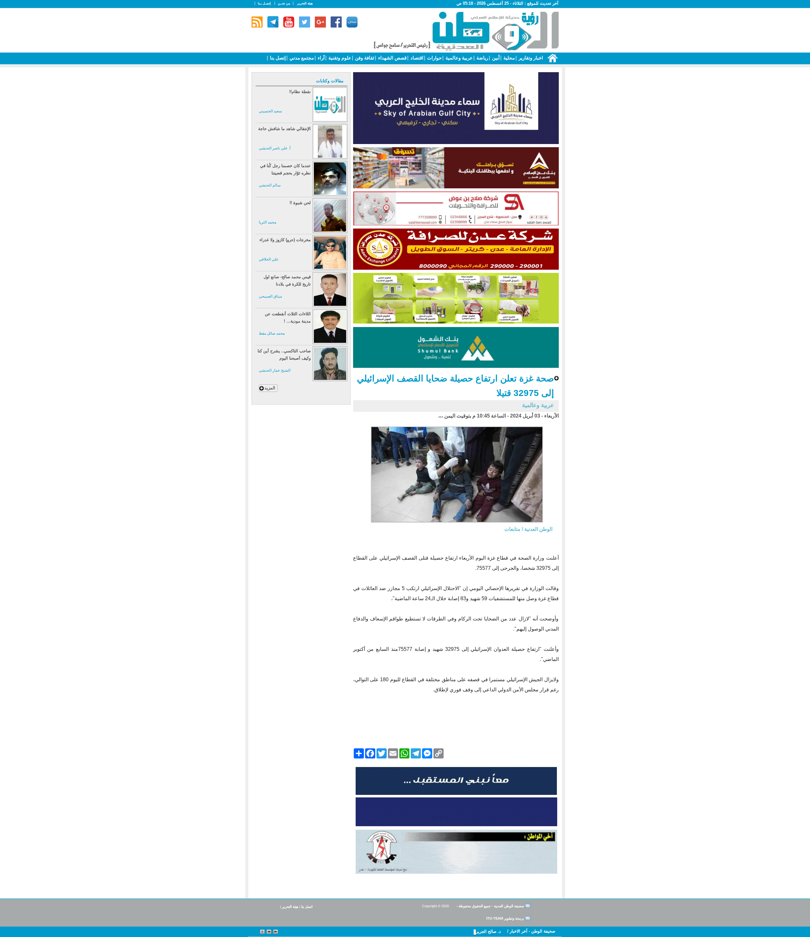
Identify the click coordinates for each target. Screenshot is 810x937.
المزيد (270, 388)
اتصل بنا (307, 907)
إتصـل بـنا (264, 3)
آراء (320, 57)
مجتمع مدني (301, 57)
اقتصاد (416, 57)
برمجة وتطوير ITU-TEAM (505, 918)
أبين (495, 57)
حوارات (434, 57)
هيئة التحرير (305, 3)
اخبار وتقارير (530, 57)
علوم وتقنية (339, 57)
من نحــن (284, 3)
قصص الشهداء (392, 57)
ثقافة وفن (364, 57)
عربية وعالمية (458, 57)
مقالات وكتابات (330, 80)
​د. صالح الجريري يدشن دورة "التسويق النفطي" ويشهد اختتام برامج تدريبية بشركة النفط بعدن (419, 931)
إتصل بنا (277, 57)
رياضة (481, 57)
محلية (508, 57)
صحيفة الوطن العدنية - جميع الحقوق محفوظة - (489, 906)
